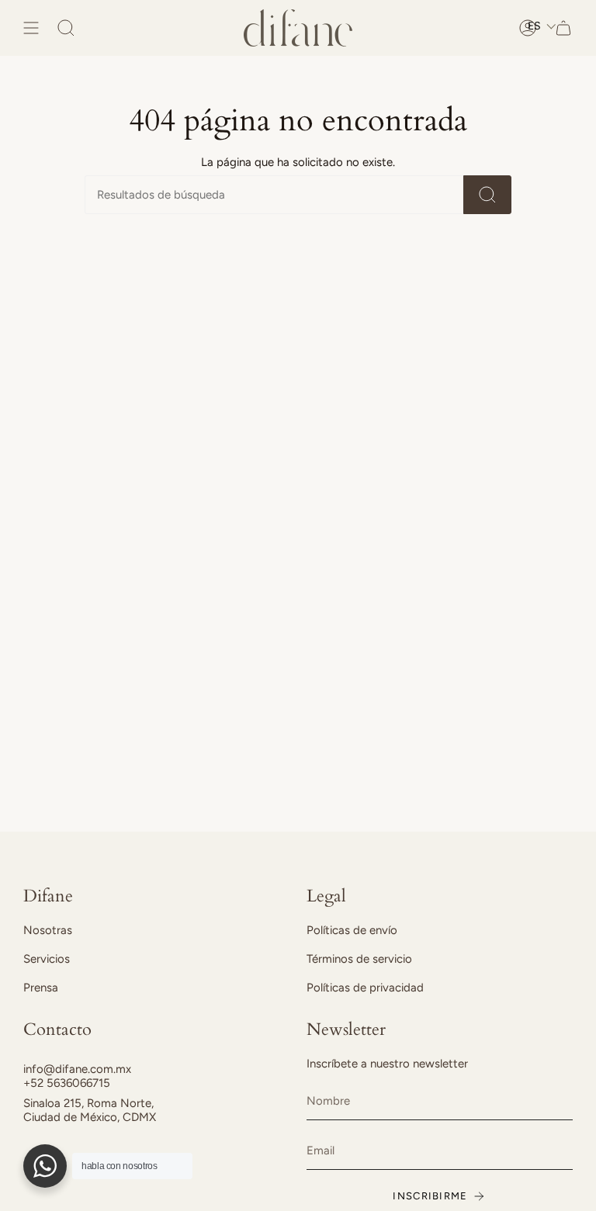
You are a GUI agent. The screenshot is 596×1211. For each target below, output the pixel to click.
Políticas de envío (352, 930)
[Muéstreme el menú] (31, 28)
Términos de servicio (359, 959)
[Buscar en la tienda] (487, 194)
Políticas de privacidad (365, 988)
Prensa (40, 988)
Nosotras (47, 930)
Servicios (46, 959)
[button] (542, 26)
